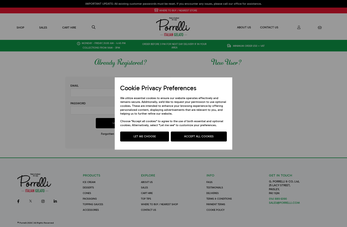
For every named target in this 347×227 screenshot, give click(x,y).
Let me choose (145, 136)
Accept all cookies (199, 136)
